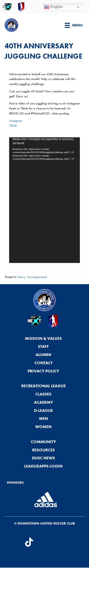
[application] (44, 200)
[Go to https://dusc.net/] (29, 25)
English (56, 7)
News (21, 277)
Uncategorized (37, 277)
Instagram (15, 120)
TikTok (13, 125)
